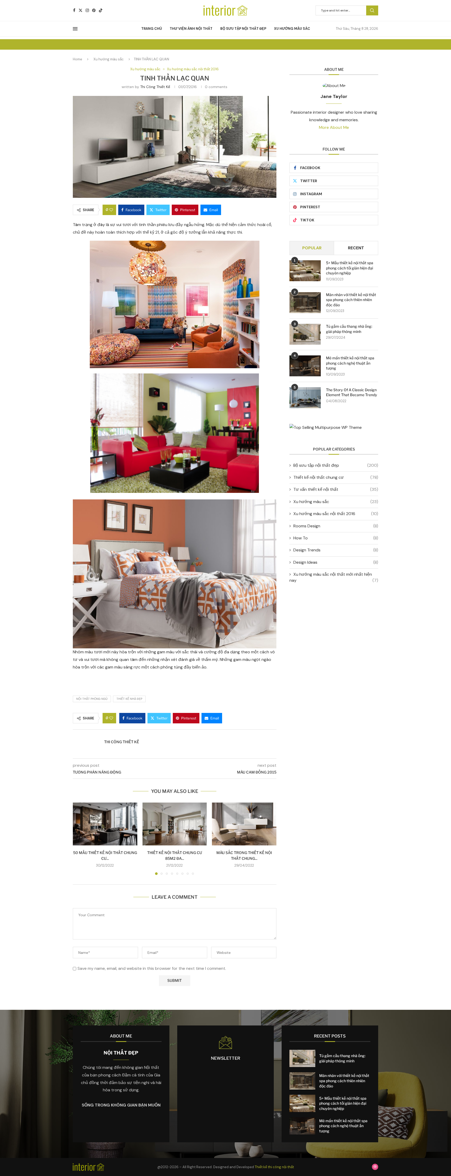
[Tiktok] (100, 10)
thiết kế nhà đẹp (129, 699)
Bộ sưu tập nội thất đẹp (243, 28)
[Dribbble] (375, 1167)
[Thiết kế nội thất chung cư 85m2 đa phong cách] (175, 824)
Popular (312, 248)
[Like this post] (111, 210)
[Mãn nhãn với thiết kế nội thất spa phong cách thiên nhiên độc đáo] (305, 302)
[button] (79, 838)
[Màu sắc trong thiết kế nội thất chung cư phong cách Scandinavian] (244, 824)
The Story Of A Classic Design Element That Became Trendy (351, 392)
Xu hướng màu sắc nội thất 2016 (335, 513)
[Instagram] (87, 10)
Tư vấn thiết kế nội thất (335, 489)
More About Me (334, 127)
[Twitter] (80, 10)
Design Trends (335, 550)
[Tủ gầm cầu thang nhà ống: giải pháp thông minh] (305, 334)
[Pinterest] (94, 10)
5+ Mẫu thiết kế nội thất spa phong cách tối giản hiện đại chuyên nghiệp (349, 268)
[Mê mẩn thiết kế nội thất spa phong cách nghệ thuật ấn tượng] (305, 365)
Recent (356, 248)
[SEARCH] (372, 10)
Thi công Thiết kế (155, 86)
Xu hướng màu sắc (292, 28)
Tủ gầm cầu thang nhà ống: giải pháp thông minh (349, 329)
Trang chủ (151, 28)
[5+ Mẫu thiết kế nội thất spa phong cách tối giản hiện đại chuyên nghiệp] (305, 270)
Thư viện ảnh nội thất (191, 28)
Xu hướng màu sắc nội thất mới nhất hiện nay (333, 577)
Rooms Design (335, 526)
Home (77, 59)
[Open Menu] (75, 28)
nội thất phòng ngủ (92, 699)
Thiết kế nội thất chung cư (335, 477)
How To (335, 538)
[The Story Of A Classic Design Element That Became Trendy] (305, 397)
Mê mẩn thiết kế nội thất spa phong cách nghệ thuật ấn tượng (350, 363)
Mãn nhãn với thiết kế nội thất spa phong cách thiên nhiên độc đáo (351, 299)
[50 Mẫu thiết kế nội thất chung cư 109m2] (105, 824)
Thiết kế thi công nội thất (274, 1167)
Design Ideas (335, 562)
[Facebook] (74, 10)
